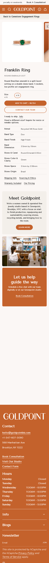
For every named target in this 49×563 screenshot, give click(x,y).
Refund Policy (10, 507)
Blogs (6, 448)
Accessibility (30, 513)
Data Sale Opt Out (13, 519)
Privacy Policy (26, 476)
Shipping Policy (11, 501)
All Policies (31, 519)
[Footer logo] (24, 339)
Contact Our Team (25, 110)
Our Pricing (29, 183)
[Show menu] (3, 9)
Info (21, 116)
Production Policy (31, 501)
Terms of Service (11, 479)
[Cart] (45, 9)
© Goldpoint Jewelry (19, 496)
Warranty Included (12, 183)
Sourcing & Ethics (27, 178)
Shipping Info (10, 178)
